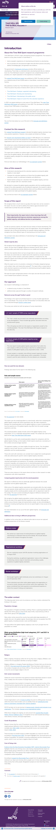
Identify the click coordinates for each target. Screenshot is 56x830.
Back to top (6, 824)
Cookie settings (43, 21)
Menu (3, 6)
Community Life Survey (21, 69)
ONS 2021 (22, 613)
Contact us (30, 812)
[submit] (53, 6)
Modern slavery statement (41, 814)
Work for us (30, 814)
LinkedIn (47, 825)
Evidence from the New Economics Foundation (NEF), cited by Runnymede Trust (27, 747)
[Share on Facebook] (5, 797)
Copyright (40, 816)
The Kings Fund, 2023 (18, 735)
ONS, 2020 (16, 728)
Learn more (24, 17)
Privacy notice (31, 816)
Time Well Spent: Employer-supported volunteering (21, 91)
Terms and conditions (40, 810)
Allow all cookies (28, 21)
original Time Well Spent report (15, 78)
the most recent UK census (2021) (20, 666)
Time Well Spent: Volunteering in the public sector (21, 96)
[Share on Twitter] (9, 797)
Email (47, 822)
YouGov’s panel (16, 776)
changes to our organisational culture (30, 709)
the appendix (10, 417)
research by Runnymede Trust (20, 758)
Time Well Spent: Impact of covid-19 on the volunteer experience (25, 99)
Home (6, 12)
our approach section (36, 162)
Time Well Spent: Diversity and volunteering (19, 94)
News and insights (14, 12)
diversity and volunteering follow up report (19, 137)
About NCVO (31, 810)
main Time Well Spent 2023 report (21, 435)
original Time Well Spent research (16, 132)
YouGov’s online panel (24, 302)
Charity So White (25, 700)
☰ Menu (49, 44)
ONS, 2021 (12, 730)
